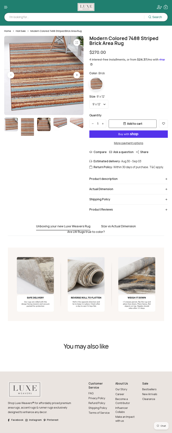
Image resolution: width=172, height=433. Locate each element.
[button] (6, 7)
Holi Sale (21, 31)
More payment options (128, 143)
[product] (76, 42)
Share (144, 152)
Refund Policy (97, 403)
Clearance (148, 399)
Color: (97, 73)
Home (7, 31)
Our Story (121, 389)
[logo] (86, 7)
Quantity (95, 115)
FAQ (91, 393)
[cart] (166, 7)
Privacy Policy (97, 398)
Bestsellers (149, 389)
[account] (159, 7)
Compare (100, 152)
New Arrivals (149, 394)
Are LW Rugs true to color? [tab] (86, 232)
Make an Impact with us (125, 419)
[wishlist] (163, 124)
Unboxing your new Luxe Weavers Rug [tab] (63, 226)
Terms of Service (99, 413)
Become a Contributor (122, 401)
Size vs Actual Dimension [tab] (118, 226)
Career (119, 394)
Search (157, 17)
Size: (97, 96)
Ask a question (123, 152)
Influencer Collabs (121, 410)
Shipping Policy (98, 408)
